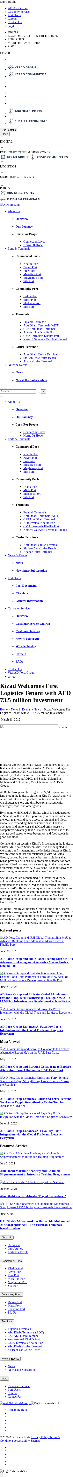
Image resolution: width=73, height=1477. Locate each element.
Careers (12, 18)
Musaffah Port (32, 274)
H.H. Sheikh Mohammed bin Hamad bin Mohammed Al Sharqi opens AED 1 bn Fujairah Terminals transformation (35, 1225)
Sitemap (35, 1440)
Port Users (14, 15)
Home (4, 709)
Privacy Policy (40, 1437)
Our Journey (24, 226)
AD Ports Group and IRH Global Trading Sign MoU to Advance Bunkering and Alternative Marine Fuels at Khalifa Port (36, 962)
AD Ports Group (18, 8)
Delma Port (30, 296)
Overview (22, 218)
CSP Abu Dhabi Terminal (39, 329)
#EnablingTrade (17, 1409)
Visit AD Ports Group (21, 672)
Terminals (7, 1321)
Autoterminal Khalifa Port (39, 332)
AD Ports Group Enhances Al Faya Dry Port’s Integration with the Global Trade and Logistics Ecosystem (31, 1030)
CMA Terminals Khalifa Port (41, 335)
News (19, 372)
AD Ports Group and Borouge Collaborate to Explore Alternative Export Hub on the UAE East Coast (35, 1068)
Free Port (29, 270)
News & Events (17, 364)
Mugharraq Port (33, 277)
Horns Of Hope (33, 245)
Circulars (22, 593)
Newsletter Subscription (31, 380)
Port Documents (26, 585)
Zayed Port (30, 267)
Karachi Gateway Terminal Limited (45, 339)
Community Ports (11, 1294)
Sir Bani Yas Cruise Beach (39, 357)
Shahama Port (31, 303)
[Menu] (5, 388)
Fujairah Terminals (34, 322)
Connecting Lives (34, 241)
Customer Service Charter (33, 623)
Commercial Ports (12, 1260)
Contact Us (15, 22)
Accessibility (22, 1440)
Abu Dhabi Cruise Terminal (40, 354)
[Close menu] (1, 396)
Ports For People (18, 1252)
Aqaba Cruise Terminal (37, 361)
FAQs (19, 661)
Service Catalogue (27, 638)
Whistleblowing (26, 646)
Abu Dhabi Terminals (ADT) (41, 325)
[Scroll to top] (1, 1475)
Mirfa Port (29, 299)
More (4, 1378)
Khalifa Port (30, 263)
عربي (11, 25)
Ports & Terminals (19, 248)
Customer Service (19, 11)
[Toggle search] (1, 388)
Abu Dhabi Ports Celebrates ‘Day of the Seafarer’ (33, 1196)
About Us (14, 211)
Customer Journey (28, 631)
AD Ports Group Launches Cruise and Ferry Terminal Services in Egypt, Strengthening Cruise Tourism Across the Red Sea (36, 1102)
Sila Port (28, 281)
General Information (29, 601)
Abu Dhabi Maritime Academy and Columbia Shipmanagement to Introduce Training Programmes (35, 1172)
